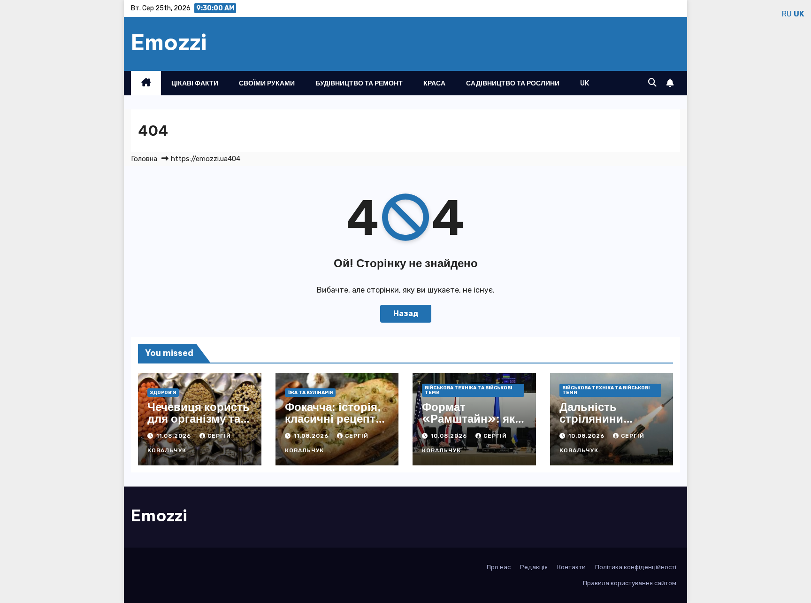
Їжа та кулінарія (310, 392)
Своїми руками (267, 83)
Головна (144, 159)
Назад (405, 313)
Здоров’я (163, 392)
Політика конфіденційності (635, 567)
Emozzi (169, 42)
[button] (652, 82)
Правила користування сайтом (629, 583)
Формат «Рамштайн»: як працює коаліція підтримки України (474, 424)
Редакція (534, 567)
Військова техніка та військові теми (468, 390)
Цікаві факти (194, 83)
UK (584, 83)
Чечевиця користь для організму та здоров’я (198, 418)
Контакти (571, 567)
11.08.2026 (174, 436)
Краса (434, 83)
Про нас (499, 567)
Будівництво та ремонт (359, 83)
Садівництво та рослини (512, 83)
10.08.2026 (450, 436)
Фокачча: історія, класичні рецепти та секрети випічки (334, 424)
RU (787, 13)
